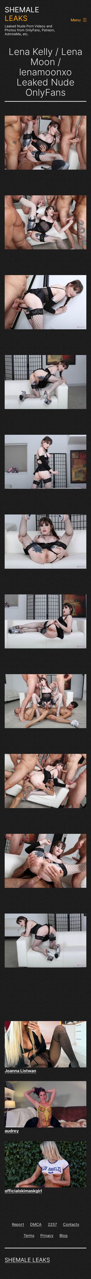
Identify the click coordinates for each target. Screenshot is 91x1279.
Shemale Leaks (27, 1260)
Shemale (22, 14)
